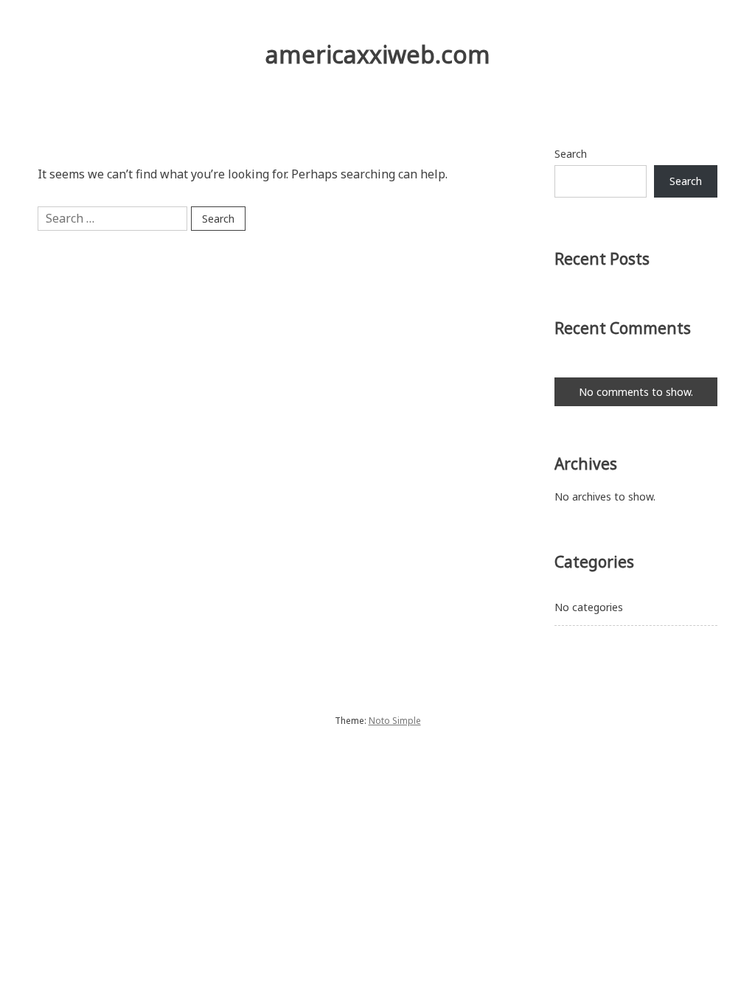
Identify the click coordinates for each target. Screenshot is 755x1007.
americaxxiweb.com (377, 54)
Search (570, 154)
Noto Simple (395, 720)
